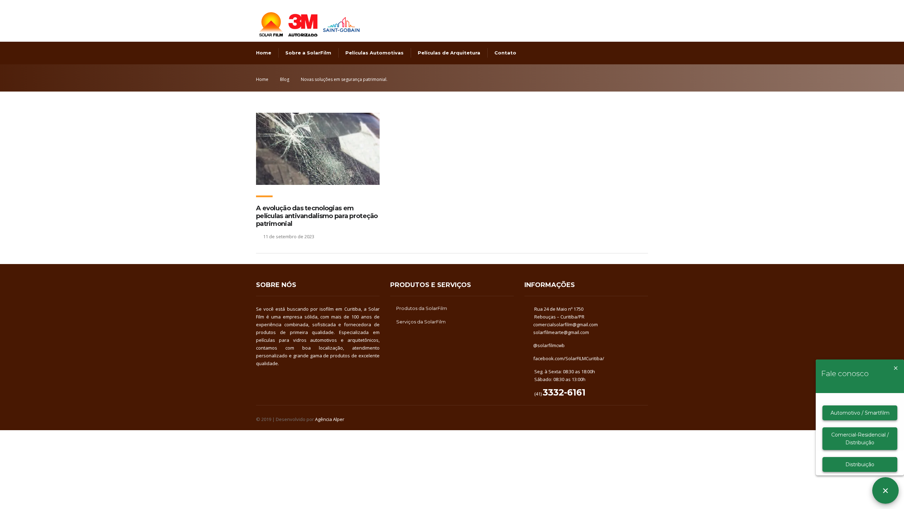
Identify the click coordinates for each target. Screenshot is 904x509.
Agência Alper (329, 419)
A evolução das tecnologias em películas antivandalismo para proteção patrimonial (317, 216)
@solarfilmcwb (549, 345)
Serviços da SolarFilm (421, 321)
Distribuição (859, 464)
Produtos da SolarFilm (421, 308)
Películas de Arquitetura (449, 52)
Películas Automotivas (374, 52)
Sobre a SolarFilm (308, 52)
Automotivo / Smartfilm (860, 413)
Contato (505, 52)
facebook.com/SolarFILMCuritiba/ (568, 358)
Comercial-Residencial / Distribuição (860, 439)
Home (263, 52)
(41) (559, 394)
